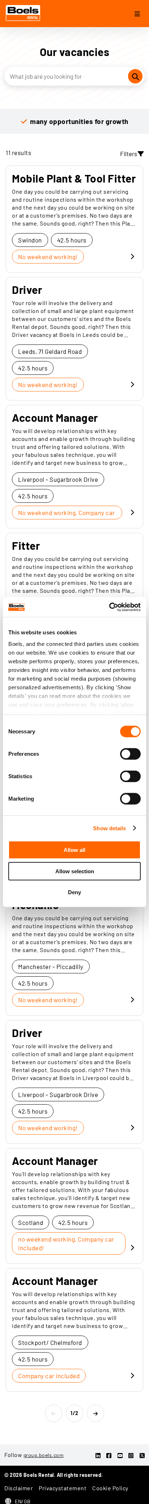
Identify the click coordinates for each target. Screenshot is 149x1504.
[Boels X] (142, 1455)
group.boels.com (44, 1455)
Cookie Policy (110, 1487)
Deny (74, 892)
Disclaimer (18, 1487)
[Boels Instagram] (131, 1455)
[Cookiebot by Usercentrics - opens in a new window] (109, 607)
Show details (109, 828)
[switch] (130, 754)
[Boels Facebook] (109, 1455)
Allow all (74, 850)
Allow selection (74, 871)
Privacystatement (62, 1487)
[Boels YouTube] (120, 1455)
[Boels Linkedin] (98, 1455)
